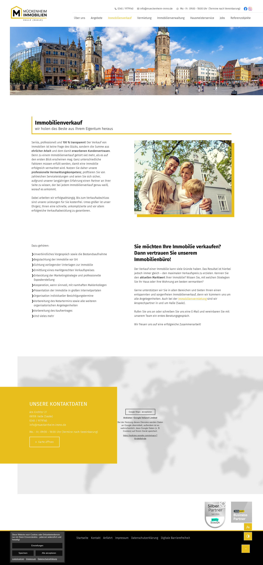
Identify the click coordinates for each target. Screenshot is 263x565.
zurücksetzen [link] (18, 559)
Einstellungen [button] (37, 546)
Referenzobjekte (241, 18)
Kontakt (95, 538)
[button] (182, 177)
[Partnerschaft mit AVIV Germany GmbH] (241, 512)
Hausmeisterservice (202, 18)
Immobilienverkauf (120, 18)
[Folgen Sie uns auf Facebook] (245, 9)
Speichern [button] (23, 553)
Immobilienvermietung (192, 298)
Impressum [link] (31, 559)
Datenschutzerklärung (144, 538)
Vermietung (144, 18)
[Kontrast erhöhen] (248, 536)
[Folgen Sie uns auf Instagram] (250, 9)
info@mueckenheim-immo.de (156, 8)
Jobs (222, 18)
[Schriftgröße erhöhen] (248, 527)
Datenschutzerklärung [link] (47, 559)
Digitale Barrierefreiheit (175, 538)
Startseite (82, 538)
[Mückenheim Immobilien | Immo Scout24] (215, 512)
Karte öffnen (46, 442)
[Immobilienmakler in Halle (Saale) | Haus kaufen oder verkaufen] (29, 13)
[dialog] (37, 546)
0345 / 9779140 (125, 8)
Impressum (121, 538)
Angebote (96, 18)
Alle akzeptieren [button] (49, 553)
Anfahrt (107, 538)
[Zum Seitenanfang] (246, 549)
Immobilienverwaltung (170, 18)
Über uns (79, 18)
